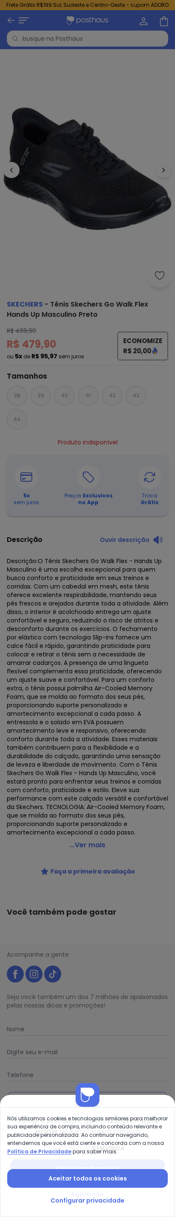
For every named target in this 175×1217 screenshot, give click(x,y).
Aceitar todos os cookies (87, 1178)
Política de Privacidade (39, 1151)
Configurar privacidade (87, 1200)
